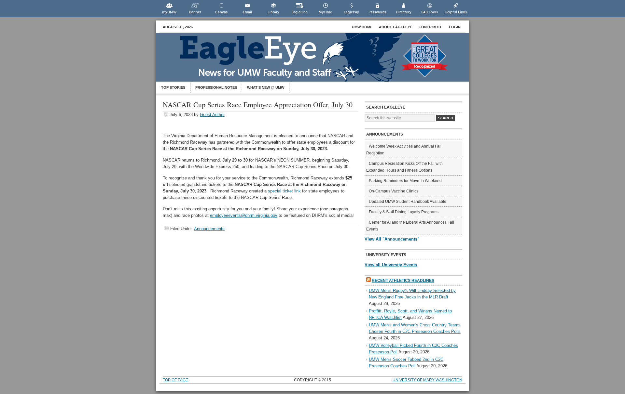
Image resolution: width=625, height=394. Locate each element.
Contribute (430, 27)
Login (455, 27)
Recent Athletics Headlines (403, 280)
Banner (195, 12)
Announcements (209, 228)
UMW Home (362, 27)
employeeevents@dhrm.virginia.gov (243, 215)
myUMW (169, 12)
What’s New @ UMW (265, 87)
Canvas (221, 12)
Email (247, 12)
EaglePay (351, 12)
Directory (403, 12)
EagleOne (299, 12)
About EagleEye (395, 27)
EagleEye (319, 60)
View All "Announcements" (392, 239)
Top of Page (175, 380)
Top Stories (173, 87)
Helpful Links (456, 12)
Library (273, 12)
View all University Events (391, 264)
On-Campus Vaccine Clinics (393, 191)
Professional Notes (216, 87)
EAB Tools (429, 12)
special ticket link (284, 191)
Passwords (377, 12)
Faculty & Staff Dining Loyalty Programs (403, 212)
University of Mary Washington (427, 380)
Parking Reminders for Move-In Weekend (405, 180)
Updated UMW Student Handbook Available (407, 201)
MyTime (325, 12)
